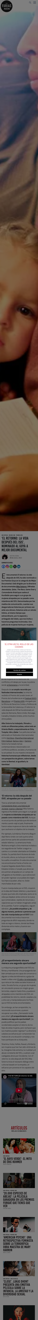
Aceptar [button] (19, 674)
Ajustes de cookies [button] (19, 670)
